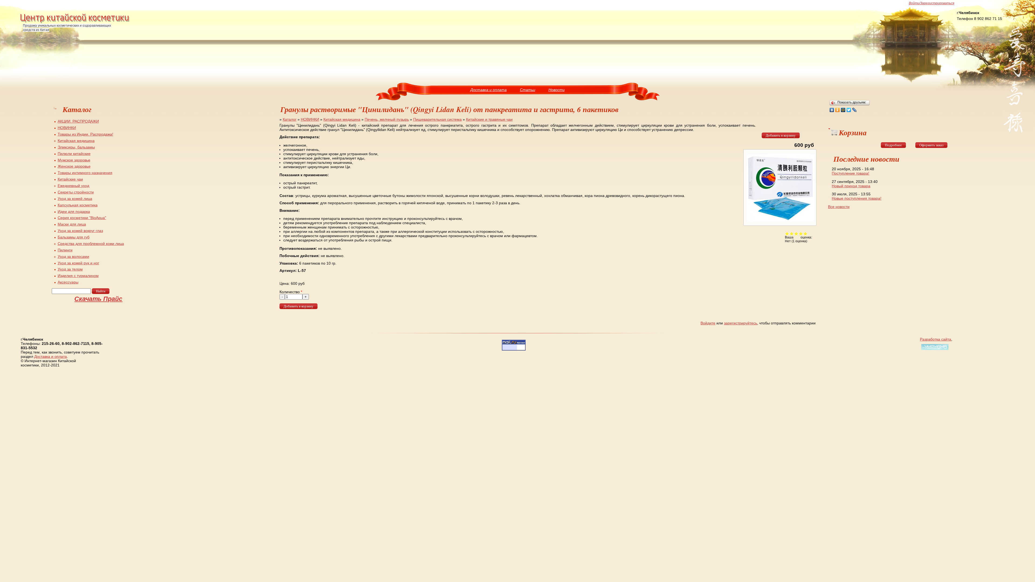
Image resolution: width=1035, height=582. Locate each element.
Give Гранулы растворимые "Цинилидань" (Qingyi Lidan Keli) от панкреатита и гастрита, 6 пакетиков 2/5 (791, 233)
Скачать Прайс (98, 298)
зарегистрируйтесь (740, 323)
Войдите (708, 323)
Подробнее (893, 145)
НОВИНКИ (310, 119)
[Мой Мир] (843, 109)
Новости (556, 90)
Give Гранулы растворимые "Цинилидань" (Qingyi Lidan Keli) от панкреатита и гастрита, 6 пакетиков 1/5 (787, 233)
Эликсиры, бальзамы (76, 147)
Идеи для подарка (74, 211)
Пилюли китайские (74, 153)
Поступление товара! (850, 173)
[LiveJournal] (854, 109)
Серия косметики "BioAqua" (82, 218)
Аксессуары (68, 282)
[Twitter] (849, 109)
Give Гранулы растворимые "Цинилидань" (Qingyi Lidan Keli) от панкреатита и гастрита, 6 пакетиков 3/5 (796, 233)
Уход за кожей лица (75, 198)
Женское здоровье (74, 166)
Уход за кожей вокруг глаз (80, 230)
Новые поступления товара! (856, 198)
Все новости (839, 207)
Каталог (289, 119)
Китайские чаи (70, 179)
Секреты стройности (76, 192)
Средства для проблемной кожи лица (91, 243)
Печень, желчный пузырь (387, 119)
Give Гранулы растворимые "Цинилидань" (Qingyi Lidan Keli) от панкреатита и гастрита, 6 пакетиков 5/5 (805, 233)
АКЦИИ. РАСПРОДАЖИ (78, 121)
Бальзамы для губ (73, 237)
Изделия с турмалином (78, 275)
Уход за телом (70, 269)
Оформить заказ (931, 145)
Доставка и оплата (488, 90)
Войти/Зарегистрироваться (931, 3)
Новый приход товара (851, 186)
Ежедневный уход (73, 185)
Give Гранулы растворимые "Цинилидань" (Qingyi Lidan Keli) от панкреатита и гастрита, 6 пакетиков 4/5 (801, 233)
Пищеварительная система (437, 119)
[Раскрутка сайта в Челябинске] (934, 350)
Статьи (527, 90)
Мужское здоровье (74, 160)
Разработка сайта (935, 339)
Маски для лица (72, 224)
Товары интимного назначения (85, 173)
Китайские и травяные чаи (489, 119)
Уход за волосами (73, 256)
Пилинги (65, 250)
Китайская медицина (341, 119)
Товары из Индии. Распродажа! (85, 134)
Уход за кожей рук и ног (78, 263)
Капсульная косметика (78, 205)
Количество (291, 292)
